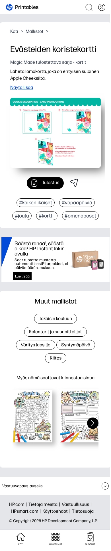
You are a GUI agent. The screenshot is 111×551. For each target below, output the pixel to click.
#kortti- (47, 216)
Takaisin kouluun (55, 318)
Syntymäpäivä (75, 345)
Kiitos (55, 358)
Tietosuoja (83, 511)
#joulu (22, 216)
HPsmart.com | (26, 511)
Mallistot (35, 31)
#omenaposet (80, 216)
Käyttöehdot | (57, 511)
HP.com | (18, 504)
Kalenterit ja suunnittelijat (55, 331)
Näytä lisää (21, 87)
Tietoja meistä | (45, 504)
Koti (14, 31)
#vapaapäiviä (77, 202)
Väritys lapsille (35, 345)
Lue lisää (22, 276)
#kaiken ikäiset (35, 202)
